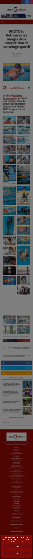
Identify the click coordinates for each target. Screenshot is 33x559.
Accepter (17, 546)
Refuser (17, 553)
